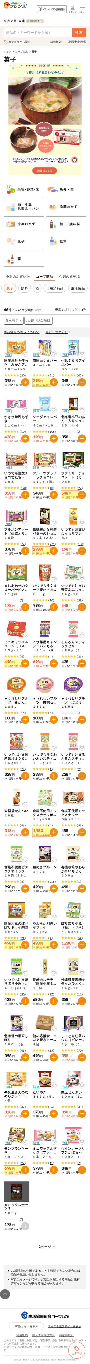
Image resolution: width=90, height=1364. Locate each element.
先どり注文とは (57, 332)
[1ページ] (45, 1246)
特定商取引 (66, 1335)
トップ (7, 51)
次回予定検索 (77, 41)
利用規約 (22, 1335)
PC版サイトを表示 (26, 1326)
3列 (84, 309)
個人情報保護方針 (43, 1335)
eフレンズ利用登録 (53, 9)
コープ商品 (21, 51)
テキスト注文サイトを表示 (64, 1326)
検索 (79, 32)
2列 (75, 309)
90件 (37, 310)
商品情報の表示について (22, 332)
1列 (66, 309)
